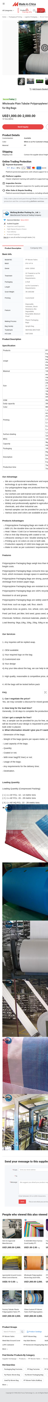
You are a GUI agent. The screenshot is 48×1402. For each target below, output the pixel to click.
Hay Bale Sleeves (30, 1340)
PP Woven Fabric (8, 1336)
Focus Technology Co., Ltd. (29, 1393)
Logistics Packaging (31, 17)
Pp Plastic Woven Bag (12, 1375)
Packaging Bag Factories (13, 1369)
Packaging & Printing (15, 17)
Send (22, 1201)
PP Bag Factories (33, 1369)
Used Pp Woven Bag (11, 1380)
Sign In (5, 237)
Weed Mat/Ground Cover (11, 1340)
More (4, 1385)
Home (4, 17)
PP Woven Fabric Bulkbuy (33, 1380)
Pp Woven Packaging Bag (34, 1375)
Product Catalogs (35, 1331)
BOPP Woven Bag (30, 1336)
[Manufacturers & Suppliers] (24, 4)
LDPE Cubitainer (8, 1345)
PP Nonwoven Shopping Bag (34, 1345)
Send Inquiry (23, 127)
